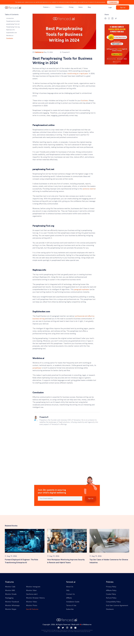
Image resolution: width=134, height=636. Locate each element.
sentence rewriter (89, 189)
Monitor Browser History (35, 598)
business (84, 100)
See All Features (32, 609)
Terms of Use (71, 605)
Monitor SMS (10, 590)
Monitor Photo (31, 605)
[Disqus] (67, 452)
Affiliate (69, 598)
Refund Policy (111, 598)
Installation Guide (72, 602)
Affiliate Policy (111, 590)
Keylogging (9, 598)
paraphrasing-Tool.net (13, 24)
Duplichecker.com (11, 32)
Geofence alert (32, 594)
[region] (15, 28)
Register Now (117, 54)
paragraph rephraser (81, 289)
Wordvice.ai (9, 35)
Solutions (59, 7)
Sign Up (122, 7)
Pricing (71, 7)
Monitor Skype (10, 609)
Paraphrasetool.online (13, 21)
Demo (80, 7)
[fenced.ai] (13, 7)
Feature (46, 7)
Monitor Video (31, 602)
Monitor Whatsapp (12, 605)
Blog (89, 7)
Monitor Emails (10, 594)
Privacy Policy (111, 587)
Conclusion (9, 38)
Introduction (10, 18)
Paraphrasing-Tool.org (13, 27)
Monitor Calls (10, 587)
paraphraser (37, 368)
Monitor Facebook (12, 602)
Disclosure (110, 609)
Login (110, 7)
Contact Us (70, 594)
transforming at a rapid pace (77, 73)
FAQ (67, 590)
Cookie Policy (111, 594)
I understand (113, 2)
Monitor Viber (31, 590)
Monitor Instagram (33, 587)
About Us (69, 587)
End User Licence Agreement (117, 605)
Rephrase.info (10, 30)
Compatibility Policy (113, 602)
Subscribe (70, 609)
